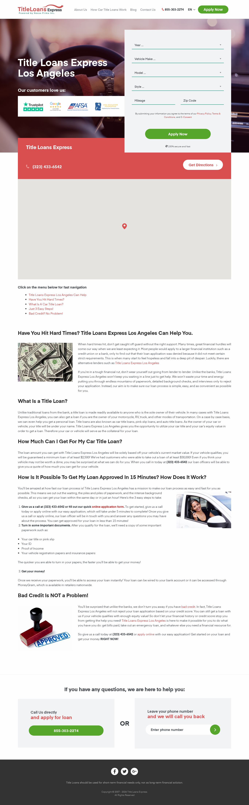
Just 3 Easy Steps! (41, 309)
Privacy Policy (204, 113)
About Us (80, 9)
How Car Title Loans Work (109, 9)
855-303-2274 (66, 730)
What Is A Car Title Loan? (46, 304)
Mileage (136, 95)
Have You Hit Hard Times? (46, 299)
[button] (124, 226)
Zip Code (186, 95)
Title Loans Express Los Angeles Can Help (57, 295)
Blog (133, 9)
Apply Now (213, 9)
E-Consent (186, 116)
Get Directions (201, 164)
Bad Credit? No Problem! (46, 313)
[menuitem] (190, 9)
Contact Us (147, 9)
